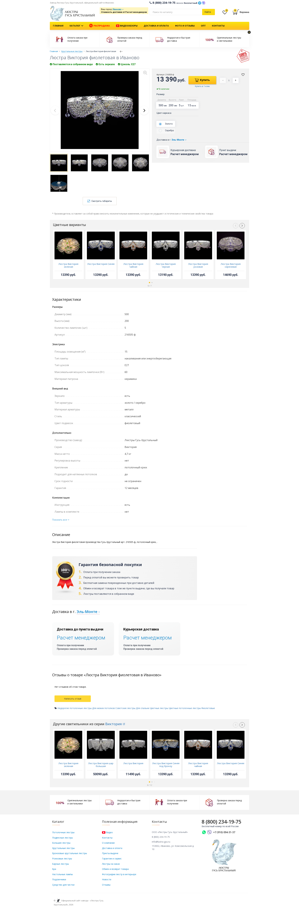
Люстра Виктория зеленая (68, 265)
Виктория (113, 724)
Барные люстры (60, 863)
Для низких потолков (103, 708)
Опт (203, 25)
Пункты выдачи (110, 853)
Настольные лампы (62, 874)
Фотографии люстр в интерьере (119, 874)
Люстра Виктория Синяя (100, 263)
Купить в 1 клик (202, 86)
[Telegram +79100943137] (199, 3)
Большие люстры (61, 842)
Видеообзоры (128, 25)
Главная (58, 25)
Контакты (218, 25)
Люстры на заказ (111, 863)
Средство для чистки (63, 884)
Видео (109, 832)
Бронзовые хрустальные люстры (69, 853)
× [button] (249, 32)
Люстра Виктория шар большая (100, 765)
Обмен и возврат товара (115, 868)
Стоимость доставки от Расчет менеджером (124, 12)
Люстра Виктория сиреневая (231, 265)
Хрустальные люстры (63, 848)
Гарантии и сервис (112, 858)
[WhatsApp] (204, 832)
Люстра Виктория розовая (198, 265)
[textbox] (176, 12)
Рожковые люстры (62, 858)
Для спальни (142, 708)
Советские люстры (125, 708)
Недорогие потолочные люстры (74, 708)
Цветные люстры (159, 708)
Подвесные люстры (62, 837)
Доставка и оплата (156, 25)
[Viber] (209, 832)
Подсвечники (59, 879)
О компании (108, 842)
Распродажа (101, 25)
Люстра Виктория (133, 763)
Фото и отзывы (185, 25)
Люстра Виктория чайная (133, 265)
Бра (54, 868)
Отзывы (106, 884)
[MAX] (203, 3)
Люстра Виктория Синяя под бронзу (165, 765)
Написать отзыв (72, 698)
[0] (225, 13)
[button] (144, 110)
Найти (208, 12)
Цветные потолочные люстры (185, 708)
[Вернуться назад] (121, 51)
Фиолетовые (208, 708)
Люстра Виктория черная (166, 265)
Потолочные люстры (63, 832)
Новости (106, 879)
